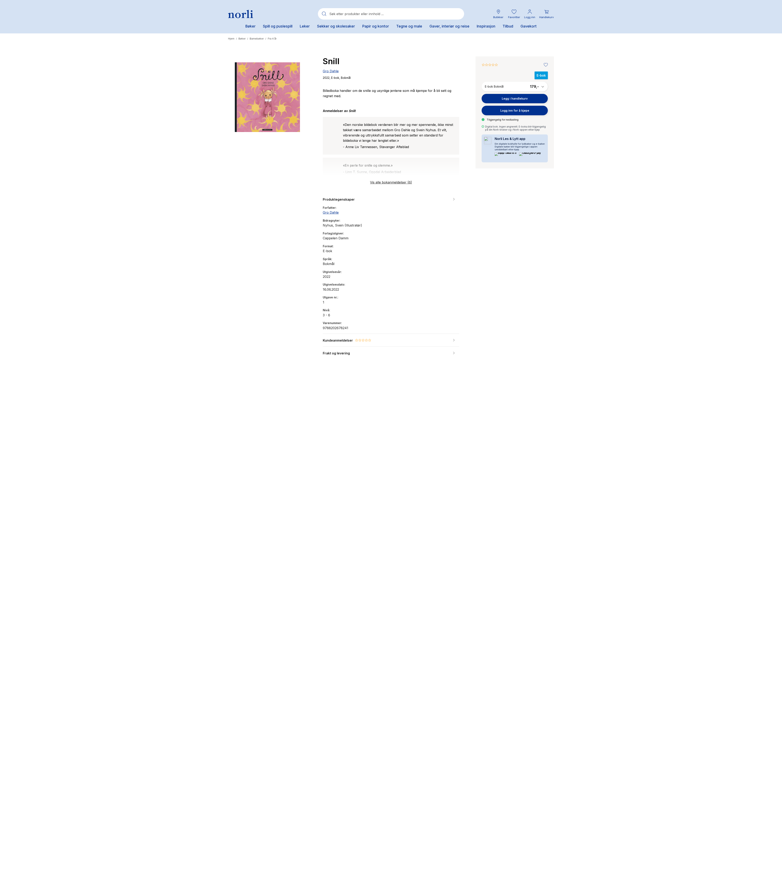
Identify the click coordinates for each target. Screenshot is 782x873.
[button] (514, 14)
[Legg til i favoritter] (545, 64)
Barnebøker (257, 38)
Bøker (242, 38)
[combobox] (391, 14)
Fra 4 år (272, 38)
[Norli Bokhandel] (240, 14)
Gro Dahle (331, 71)
